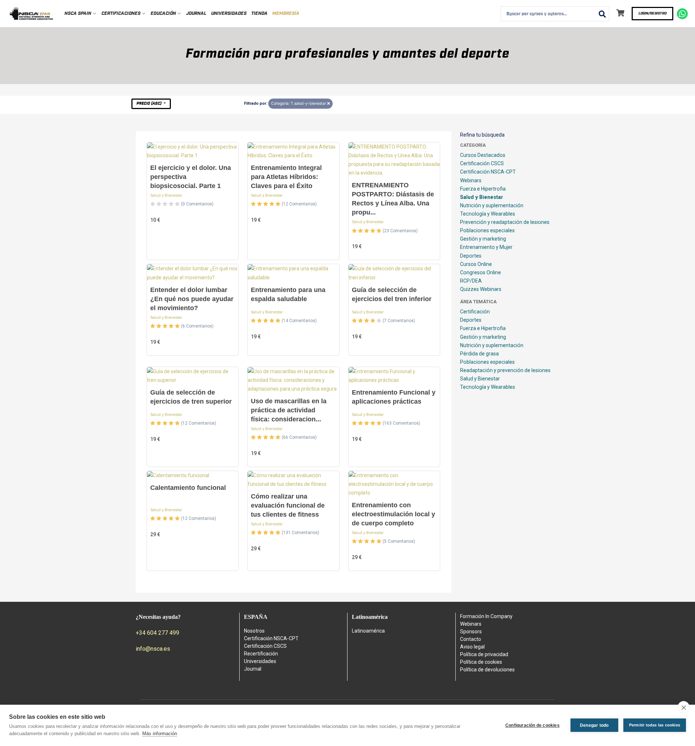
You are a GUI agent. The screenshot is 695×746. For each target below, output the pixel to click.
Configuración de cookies (532, 725)
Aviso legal (472, 647)
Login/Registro (652, 13)
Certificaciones (121, 13)
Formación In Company (486, 616)
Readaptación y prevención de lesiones (505, 370)
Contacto (470, 639)
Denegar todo (594, 725)
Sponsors (471, 631)
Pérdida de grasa (479, 354)
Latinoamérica (368, 631)
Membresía (285, 13)
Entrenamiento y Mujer (486, 247)
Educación (164, 13)
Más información (159, 733)
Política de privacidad (484, 654)
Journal (196, 13)
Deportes (470, 256)
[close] (684, 707)
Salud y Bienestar (166, 195)
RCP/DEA (471, 281)
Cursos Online (476, 264)
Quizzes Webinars (480, 289)
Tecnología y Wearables (487, 214)
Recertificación (261, 654)
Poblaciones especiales (487, 230)
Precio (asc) (149, 103)
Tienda (259, 13)
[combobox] (555, 13)
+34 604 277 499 (157, 632)
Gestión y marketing (483, 239)
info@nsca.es (153, 648)
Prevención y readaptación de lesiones (504, 222)
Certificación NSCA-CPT (488, 172)
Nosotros (254, 631)
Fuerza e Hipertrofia (483, 189)
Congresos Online (480, 272)
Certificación (475, 311)
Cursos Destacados (482, 155)
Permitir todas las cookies (654, 725)
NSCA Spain (78, 13)
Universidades (229, 13)
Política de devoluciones (487, 669)
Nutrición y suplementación (491, 205)
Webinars (470, 180)
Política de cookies (481, 662)
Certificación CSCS (482, 163)
